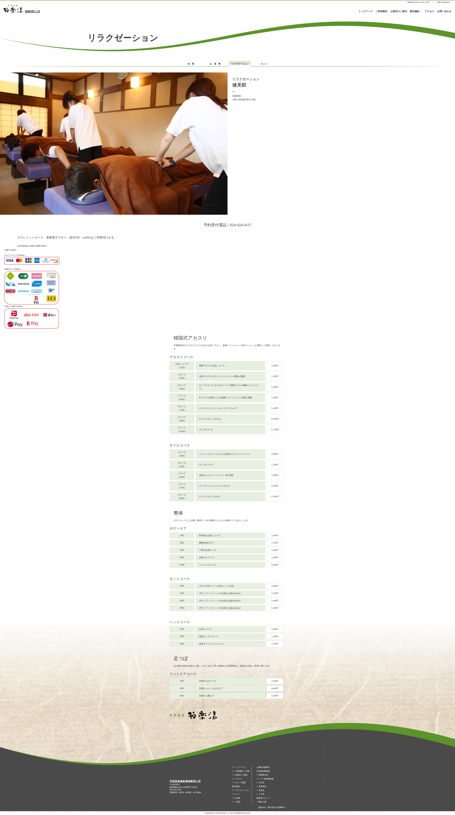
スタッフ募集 (240, 783)
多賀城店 (262, 786)
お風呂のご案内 (398, 11)
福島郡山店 (32, 11)
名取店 (261, 790)
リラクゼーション (239, 64)
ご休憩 (237, 802)
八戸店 (261, 794)
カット (264, 64)
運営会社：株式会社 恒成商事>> (272, 807)
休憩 (192, 64)
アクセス (429, 11)
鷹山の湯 (262, 802)
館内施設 (414, 11)
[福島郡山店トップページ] (193, 718)
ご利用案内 (381, 11)
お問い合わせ (444, 11)
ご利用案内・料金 (242, 771)
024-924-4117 (240, 225)
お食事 (216, 64)
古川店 (261, 783)
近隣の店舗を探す (443, 2)
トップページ (365, 11)
